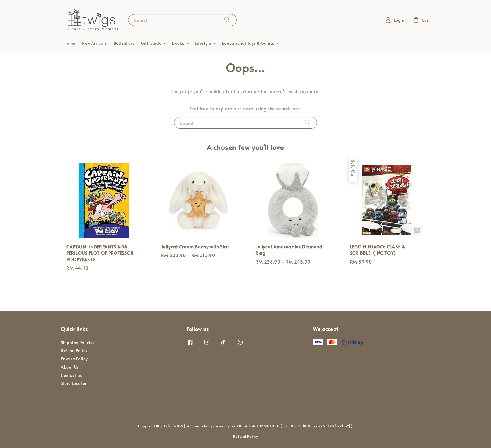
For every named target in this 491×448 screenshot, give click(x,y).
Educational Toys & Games (248, 43)
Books (178, 43)
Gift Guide (151, 43)
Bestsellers (124, 43)
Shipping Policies (77, 342)
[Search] (227, 19)
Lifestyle (203, 43)
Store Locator (74, 383)
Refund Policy (74, 350)
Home (69, 43)
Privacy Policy (74, 358)
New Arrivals (94, 43)
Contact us (71, 375)
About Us (70, 367)
